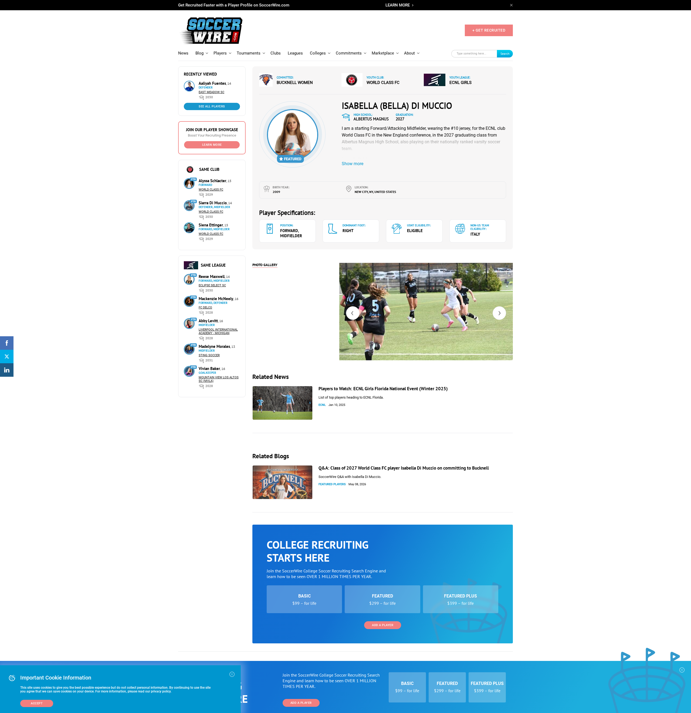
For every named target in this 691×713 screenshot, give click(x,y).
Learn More (212, 145)
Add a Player (382, 625)
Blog (199, 53)
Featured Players (332, 484)
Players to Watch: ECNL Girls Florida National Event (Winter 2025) (383, 389)
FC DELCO (205, 307)
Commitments (349, 53)
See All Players (212, 106)
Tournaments (248, 53)
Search (505, 54)
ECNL (322, 405)
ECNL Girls (460, 82)
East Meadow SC (211, 92)
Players (220, 53)
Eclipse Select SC (212, 285)
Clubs (275, 53)
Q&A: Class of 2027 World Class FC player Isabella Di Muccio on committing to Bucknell (404, 468)
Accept (37, 703)
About (409, 53)
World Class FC (211, 189)
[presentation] (353, 313)
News (183, 53)
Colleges (318, 53)
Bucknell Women (295, 82)
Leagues (295, 53)
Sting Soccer (209, 355)
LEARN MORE (397, 5)
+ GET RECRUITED (489, 30)
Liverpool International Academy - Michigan (218, 331)
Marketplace (383, 53)
